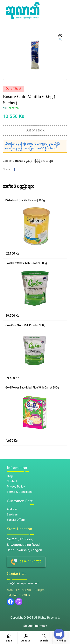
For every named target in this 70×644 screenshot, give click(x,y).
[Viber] (19, 601)
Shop (9, 640)
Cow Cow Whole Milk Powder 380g (26, 263)
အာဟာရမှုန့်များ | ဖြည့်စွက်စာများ (34, 161)
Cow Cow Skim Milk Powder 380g (25, 325)
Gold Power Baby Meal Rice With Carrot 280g (32, 388)
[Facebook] (10, 601)
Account (26, 640)
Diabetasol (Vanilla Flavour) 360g (25, 200)
